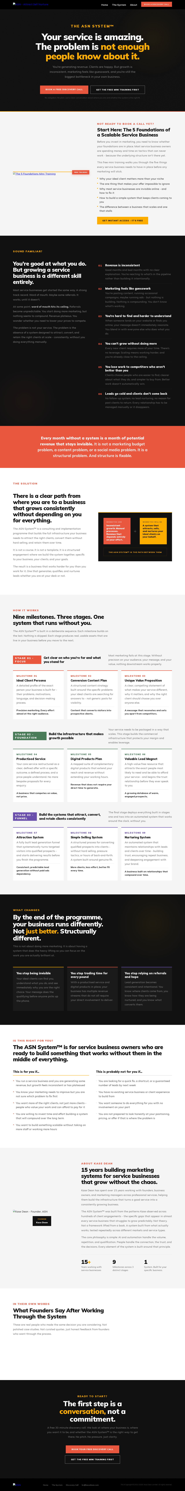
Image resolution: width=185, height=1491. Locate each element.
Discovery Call (72, 1485)
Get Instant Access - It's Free (122, 220)
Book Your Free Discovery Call (92, 1449)
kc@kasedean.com (90, 1485)
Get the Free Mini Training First (117, 89)
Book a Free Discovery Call (64, 89)
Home (104, 4)
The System (119, 4)
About (133, 4)
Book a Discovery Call (156, 4)
